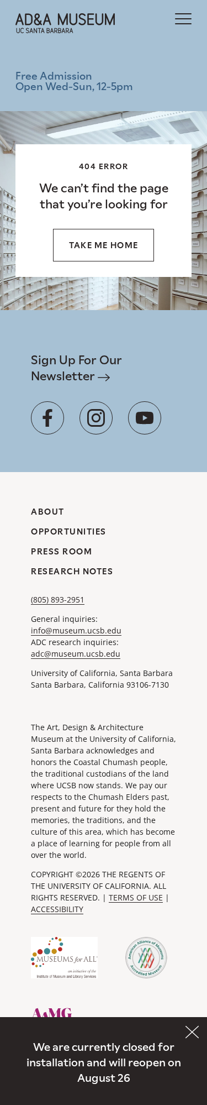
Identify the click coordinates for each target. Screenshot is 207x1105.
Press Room (61, 551)
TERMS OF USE (136, 897)
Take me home (104, 245)
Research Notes (72, 571)
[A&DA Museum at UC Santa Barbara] (65, 23)
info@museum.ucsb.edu (76, 630)
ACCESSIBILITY (57, 909)
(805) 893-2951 (57, 599)
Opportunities (69, 531)
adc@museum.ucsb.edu (75, 653)
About (48, 511)
